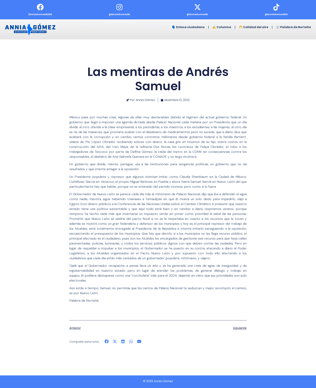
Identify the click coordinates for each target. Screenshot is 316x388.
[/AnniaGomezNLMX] (40, 7)
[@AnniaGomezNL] (119, 7)
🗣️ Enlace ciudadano (188, 27)
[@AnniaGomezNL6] (276, 7)
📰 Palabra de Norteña (293, 27)
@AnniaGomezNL (119, 14)
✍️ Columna (221, 27)
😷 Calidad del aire (253, 27)
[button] (107, 341)
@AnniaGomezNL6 (276, 14)
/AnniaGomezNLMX (40, 14)
